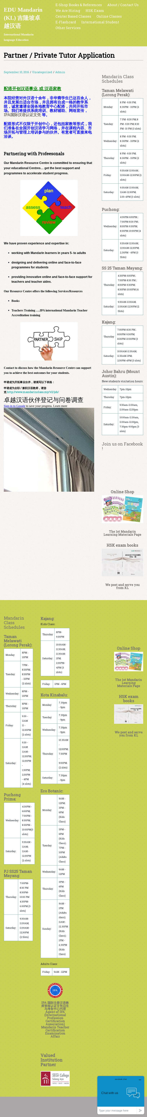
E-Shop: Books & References (79, 4)
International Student (100, 22)
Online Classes (109, 16)
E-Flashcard (66, 22)
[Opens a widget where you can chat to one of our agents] (121, 1095)
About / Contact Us (123, 4)
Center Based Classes (73, 16)
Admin (60, 72)
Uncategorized (42, 72)
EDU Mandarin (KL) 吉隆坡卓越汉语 (23, 18)
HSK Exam (95, 10)
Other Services (68, 27)
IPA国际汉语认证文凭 (22, 114)
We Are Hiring (68, 10)
